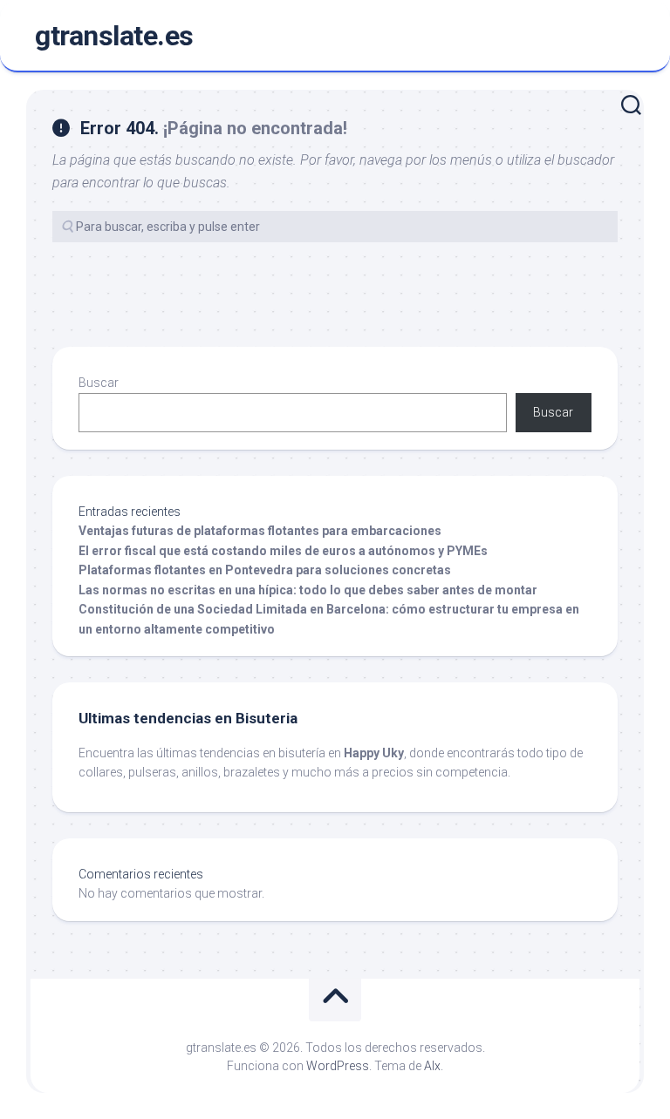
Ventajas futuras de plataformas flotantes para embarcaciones (260, 531)
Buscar (99, 383)
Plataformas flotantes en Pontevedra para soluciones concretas (265, 570)
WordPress (337, 1066)
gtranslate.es (114, 35)
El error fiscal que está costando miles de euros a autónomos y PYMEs (283, 551)
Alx (432, 1066)
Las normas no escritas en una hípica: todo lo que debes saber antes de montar (308, 590)
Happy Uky (374, 753)
